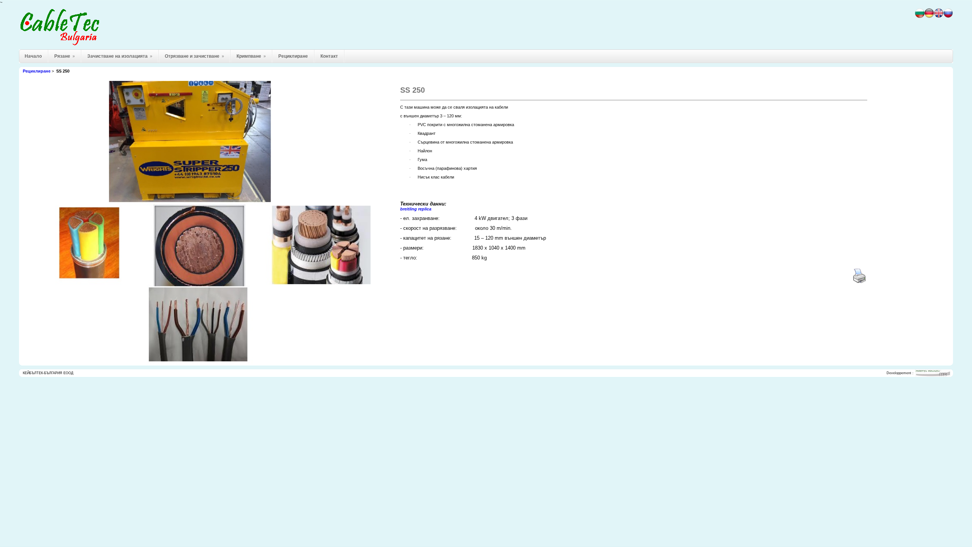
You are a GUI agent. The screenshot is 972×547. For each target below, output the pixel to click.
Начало (33, 56)
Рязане (64, 56)
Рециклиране (293, 56)
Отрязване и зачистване (194, 56)
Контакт (329, 56)
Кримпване (251, 56)
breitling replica (415, 209)
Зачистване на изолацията (119, 56)
